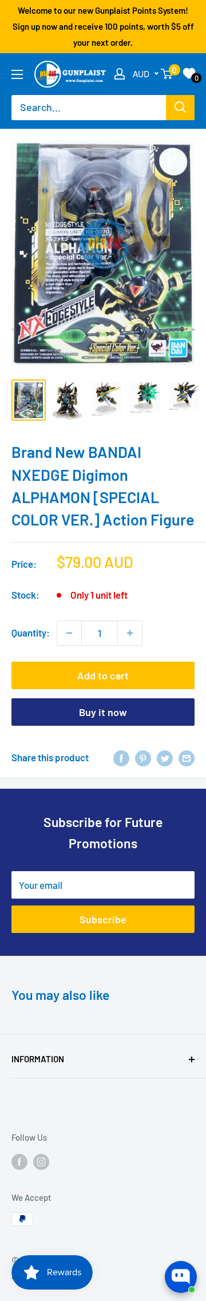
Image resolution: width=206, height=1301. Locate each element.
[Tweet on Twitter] (165, 758)
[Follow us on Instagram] (41, 1161)
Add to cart (103, 675)
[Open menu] (17, 74)
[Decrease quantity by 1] (69, 633)
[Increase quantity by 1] (130, 633)
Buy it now (103, 712)
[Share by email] (187, 758)
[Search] (180, 107)
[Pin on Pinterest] (143, 758)
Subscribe (103, 919)
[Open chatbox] (181, 1277)
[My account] (119, 74)
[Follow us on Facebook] (19, 1161)
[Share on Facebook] (121, 758)
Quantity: (30, 632)
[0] (167, 74)
